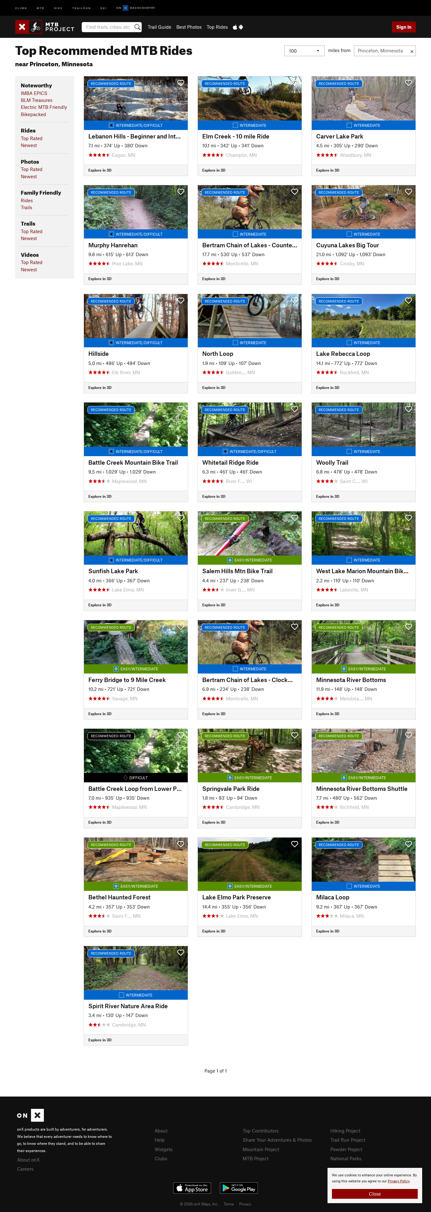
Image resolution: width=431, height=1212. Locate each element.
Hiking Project (345, 1130)
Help (160, 1140)
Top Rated (32, 138)
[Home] (47, 27)
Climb (21, 8)
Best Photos (189, 27)
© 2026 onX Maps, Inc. (199, 1204)
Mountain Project (261, 1149)
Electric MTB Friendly (44, 107)
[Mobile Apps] (238, 27)
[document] (375, 1185)
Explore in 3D (99, 170)
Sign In (403, 27)
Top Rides (217, 27)
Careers (25, 1169)
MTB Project (256, 1158)
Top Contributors (261, 1130)
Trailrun (81, 8)
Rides (27, 200)
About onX (28, 1159)
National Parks (345, 1158)
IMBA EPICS (34, 93)
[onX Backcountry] (136, 8)
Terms (229, 1204)
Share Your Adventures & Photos (277, 1140)
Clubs (161, 1158)
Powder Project (346, 1149)
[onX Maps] (30, 1120)
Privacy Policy (399, 1181)
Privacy (245, 1204)
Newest (29, 145)
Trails (26, 207)
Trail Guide (159, 27)
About (161, 1130)
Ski (103, 8)
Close (375, 1194)
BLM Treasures (36, 100)
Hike (58, 8)
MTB (40, 8)
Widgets (164, 1149)
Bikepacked (33, 114)
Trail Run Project (347, 1140)
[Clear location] (411, 50)
